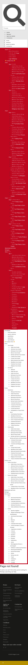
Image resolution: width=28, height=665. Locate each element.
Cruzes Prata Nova (17, 133)
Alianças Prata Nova (18, 114)
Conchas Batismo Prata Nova (18, 262)
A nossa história (7, 587)
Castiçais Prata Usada (18, 287)
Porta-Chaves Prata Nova (17, 148)
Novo (10, 253)
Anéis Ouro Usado (17, 66)
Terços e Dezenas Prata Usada (18, 195)
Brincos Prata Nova (17, 122)
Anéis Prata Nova (17, 116)
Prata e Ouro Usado (14, 224)
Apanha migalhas (17, 272)
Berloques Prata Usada (18, 162)
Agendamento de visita (7, 601)
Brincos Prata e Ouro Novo (17, 210)
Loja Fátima (12, 55)
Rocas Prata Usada (17, 316)
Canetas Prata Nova (18, 127)
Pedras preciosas (7, 593)
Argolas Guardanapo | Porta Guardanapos (18, 275)
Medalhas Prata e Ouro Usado (18, 245)
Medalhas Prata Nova (18, 142)
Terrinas (14, 326)
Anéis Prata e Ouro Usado (17, 226)
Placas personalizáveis (18, 315)
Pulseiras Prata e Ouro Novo (18, 221)
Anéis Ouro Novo (17, 96)
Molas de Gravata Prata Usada (18, 184)
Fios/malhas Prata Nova (16, 139)
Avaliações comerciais (17, 596)
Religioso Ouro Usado (18, 88)
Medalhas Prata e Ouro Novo (18, 217)
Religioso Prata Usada (18, 192)
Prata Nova (12, 112)
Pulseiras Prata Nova (18, 151)
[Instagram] (5, 647)
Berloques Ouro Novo (18, 98)
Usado (11, 270)
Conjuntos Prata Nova (18, 129)
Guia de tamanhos (7, 614)
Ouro (6, 62)
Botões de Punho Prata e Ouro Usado (19, 238)
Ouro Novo (12, 90)
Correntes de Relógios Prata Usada (18, 176)
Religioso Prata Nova (18, 153)
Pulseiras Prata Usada (18, 187)
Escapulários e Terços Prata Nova (18, 135)
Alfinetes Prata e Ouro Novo (18, 206)
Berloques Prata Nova (18, 120)
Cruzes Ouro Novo (17, 103)
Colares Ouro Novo (17, 101)
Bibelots (14, 283)
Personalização (18, 593)
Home (8, 32)
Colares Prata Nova (17, 131)
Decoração (7, 494)
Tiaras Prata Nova (17, 155)
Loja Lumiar (12, 57)
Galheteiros (15, 304)
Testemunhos (6, 595)
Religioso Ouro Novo (18, 109)
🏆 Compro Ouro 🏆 (10, 60)
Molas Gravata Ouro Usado (17, 82)
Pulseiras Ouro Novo (18, 107)
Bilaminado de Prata (10, 248)
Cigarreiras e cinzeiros (18, 292)
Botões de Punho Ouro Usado (18, 74)
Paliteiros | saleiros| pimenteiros (17, 312)
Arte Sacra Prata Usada (16, 278)
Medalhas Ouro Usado (18, 85)
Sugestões (5, 619)
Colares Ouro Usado (18, 77)
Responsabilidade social (7, 590)
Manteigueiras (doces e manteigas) (18, 308)
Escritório (15, 300)
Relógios (7, 250)
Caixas (14, 285)
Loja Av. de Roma (14, 53)
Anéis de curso (16, 94)
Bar (13, 281)
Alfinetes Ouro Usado (18, 68)
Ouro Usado (12, 64)
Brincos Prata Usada (18, 164)
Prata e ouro (8, 460)
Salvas (14, 318)
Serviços (9, 34)
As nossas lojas (6, 598)
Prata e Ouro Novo (14, 200)
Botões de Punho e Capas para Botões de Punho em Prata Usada (17, 168)
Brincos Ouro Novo (17, 99)
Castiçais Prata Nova (18, 259)
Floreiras (14, 302)
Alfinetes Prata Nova (18, 118)
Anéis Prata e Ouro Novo (17, 202)
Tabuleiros (15, 324)
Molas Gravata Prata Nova (17, 145)
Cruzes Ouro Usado (17, 79)
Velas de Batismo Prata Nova (18, 267)
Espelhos (14, 298)
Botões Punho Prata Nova (17, 124)
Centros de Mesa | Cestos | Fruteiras (17, 290)
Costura (14, 294)
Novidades (7, 330)
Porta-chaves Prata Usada (17, 189)
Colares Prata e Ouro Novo (17, 213)
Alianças (14, 92)
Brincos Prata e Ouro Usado (17, 234)
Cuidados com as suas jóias (7, 617)
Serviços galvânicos (19, 590)
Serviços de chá (16, 320)
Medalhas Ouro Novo (18, 105)
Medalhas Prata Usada (18, 181)
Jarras (14, 305)
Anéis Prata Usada (17, 159)
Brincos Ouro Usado (18, 72)
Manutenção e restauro (18, 588)
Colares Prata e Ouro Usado (17, 241)
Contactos (9, 38)
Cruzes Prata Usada (18, 179)
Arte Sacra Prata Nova (18, 255)
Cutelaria (14, 296)
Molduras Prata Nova (18, 265)
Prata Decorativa (14, 51)
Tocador (14, 328)
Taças (13, 322)
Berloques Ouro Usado (18, 70)
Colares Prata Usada (18, 174)
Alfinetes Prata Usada (18, 161)
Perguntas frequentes (6, 611)
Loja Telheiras (13, 59)
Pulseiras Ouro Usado (18, 86)
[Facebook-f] (3, 647)
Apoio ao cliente (11, 36)
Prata (6, 111)
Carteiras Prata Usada (18, 172)
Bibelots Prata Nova (18, 257)
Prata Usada (12, 157)
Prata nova (5, 637)
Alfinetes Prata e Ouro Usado (18, 230)
